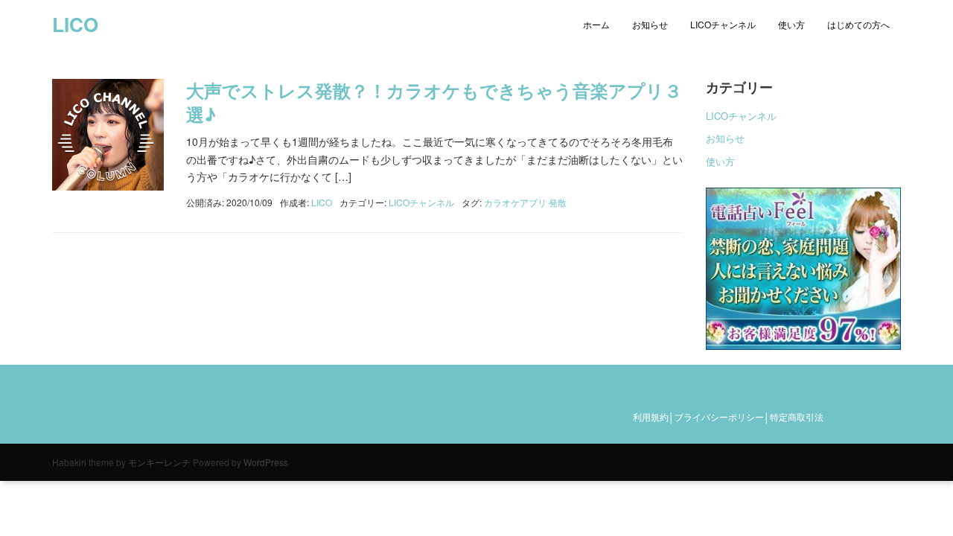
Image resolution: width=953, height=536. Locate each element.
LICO (75, 24)
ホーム (596, 24)
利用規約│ (654, 416)
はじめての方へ (858, 24)
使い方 (791, 24)
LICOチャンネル (723, 24)
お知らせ (650, 24)
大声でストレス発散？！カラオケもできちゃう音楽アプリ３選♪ (434, 101)
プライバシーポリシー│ (722, 416)
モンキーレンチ (159, 462)
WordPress (265, 462)
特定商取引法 (796, 416)
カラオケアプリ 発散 (525, 202)
